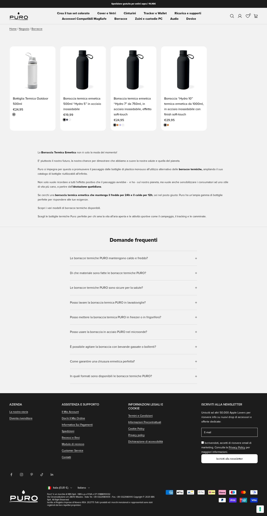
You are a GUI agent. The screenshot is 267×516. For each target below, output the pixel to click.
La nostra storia (18, 412)
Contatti (66, 457)
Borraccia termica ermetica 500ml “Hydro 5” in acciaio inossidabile (82, 104)
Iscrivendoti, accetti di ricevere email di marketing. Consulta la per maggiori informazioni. (226, 447)
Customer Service (72, 450)
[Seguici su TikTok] (42, 474)
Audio (174, 19)
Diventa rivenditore (20, 418)
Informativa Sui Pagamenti (77, 424)
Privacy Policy (237, 447)
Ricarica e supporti (188, 13)
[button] (48, 53)
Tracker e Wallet (155, 13)
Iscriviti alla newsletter (229, 458)
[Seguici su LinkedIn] (52, 474)
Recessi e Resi (71, 437)
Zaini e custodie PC (148, 19)
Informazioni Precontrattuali (144, 422)
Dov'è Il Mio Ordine (73, 418)
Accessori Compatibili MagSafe (84, 19)
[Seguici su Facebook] (11, 474)
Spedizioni (68, 431)
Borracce (120, 19)
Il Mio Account (70, 412)
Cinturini (130, 13)
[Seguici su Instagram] (21, 474)
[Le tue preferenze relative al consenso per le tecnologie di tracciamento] (260, 509)
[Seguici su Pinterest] (32, 474)
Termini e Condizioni (140, 415)
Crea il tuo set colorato (73, 13)
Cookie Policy (136, 428)
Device (191, 19)
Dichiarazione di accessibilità (145, 441)
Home (13, 29)
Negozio (24, 29)
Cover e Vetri (106, 13)
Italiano (82, 487)
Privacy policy (136, 435)
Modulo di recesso (73, 444)
